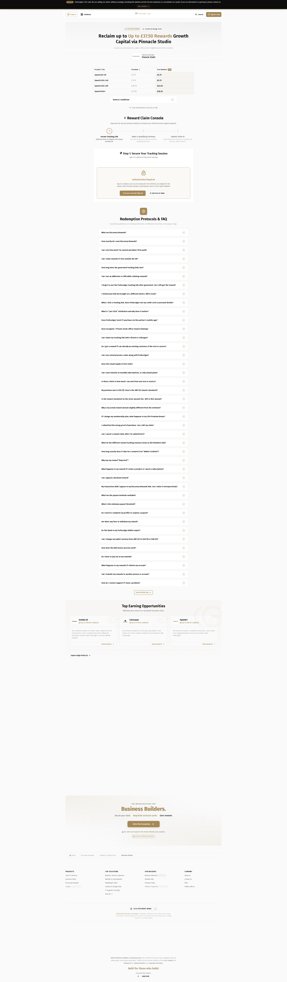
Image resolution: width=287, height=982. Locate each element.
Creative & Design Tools (113, 887)
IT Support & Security (112, 890)
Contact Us (188, 879)
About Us (188, 875)
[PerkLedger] (143, 14)
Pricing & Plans (150, 883)
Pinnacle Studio (148, 57)
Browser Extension (155, 875)
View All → (109, 894)
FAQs (186, 883)
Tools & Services (71, 875)
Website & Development (113, 879)
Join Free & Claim (157, 193)
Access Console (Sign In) (132, 193)
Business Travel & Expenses (114, 875)
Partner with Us (190, 887)
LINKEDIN (145, 976)
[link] (132, 29)
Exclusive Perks (70, 879)
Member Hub (149, 879)
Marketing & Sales (111, 883)
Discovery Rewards (72, 883)
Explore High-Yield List (80, 655)
